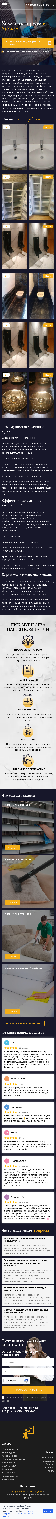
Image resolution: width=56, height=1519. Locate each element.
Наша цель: (28, 1486)
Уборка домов (10, 1452)
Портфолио (48, 1461)
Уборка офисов (10, 1456)
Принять (48, 1511)
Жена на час (8, 1472)
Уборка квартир (10, 1449)
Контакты (49, 1471)
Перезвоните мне (28, 1389)
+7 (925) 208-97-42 (40, 4)
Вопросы (49, 1467)
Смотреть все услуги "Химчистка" (23, 1023)
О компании (47, 1457)
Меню (50, 1452)
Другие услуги (9, 1466)
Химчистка (8, 1469)
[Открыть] (4, 4)
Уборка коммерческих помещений (14, 1461)
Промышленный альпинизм (11, 1478)
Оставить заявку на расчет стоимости (23, 43)
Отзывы (50, 1464)
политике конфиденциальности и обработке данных (18, 1513)
